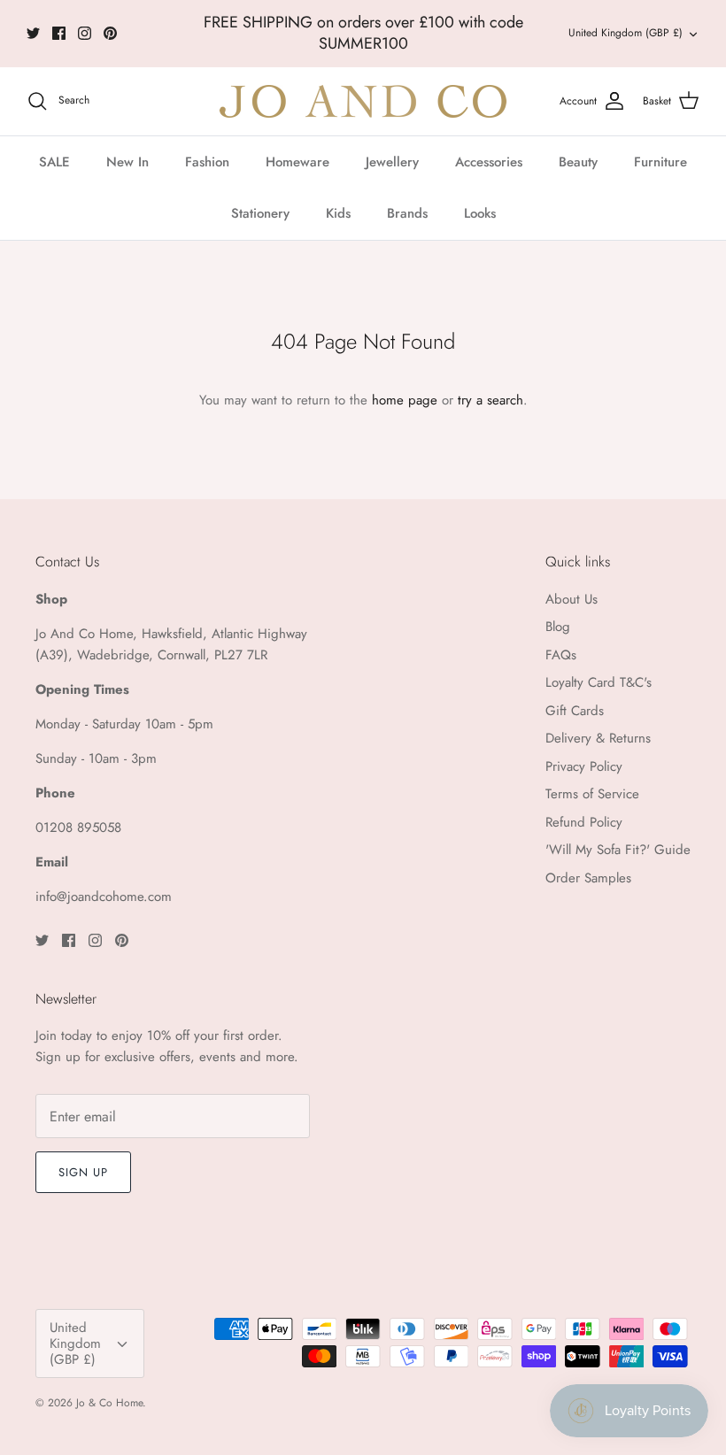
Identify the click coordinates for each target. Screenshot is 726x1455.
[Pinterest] (110, 33)
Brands (407, 213)
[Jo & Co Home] (363, 101)
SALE (54, 162)
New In (127, 162)
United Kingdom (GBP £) (625, 33)
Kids (338, 213)
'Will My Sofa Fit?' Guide (618, 849)
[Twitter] (33, 33)
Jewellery (392, 162)
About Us (571, 599)
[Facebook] (59, 33)
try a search (490, 400)
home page (404, 400)
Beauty (578, 162)
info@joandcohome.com (103, 896)
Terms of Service (592, 794)
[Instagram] (84, 33)
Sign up (83, 1172)
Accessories (488, 162)
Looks (480, 213)
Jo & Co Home (109, 1403)
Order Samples (588, 878)
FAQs (560, 655)
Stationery (260, 213)
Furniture (660, 162)
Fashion (207, 162)
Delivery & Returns (598, 738)
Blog (557, 626)
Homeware (297, 162)
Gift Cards (574, 710)
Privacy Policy (583, 766)
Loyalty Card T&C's (598, 682)
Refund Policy (583, 822)
